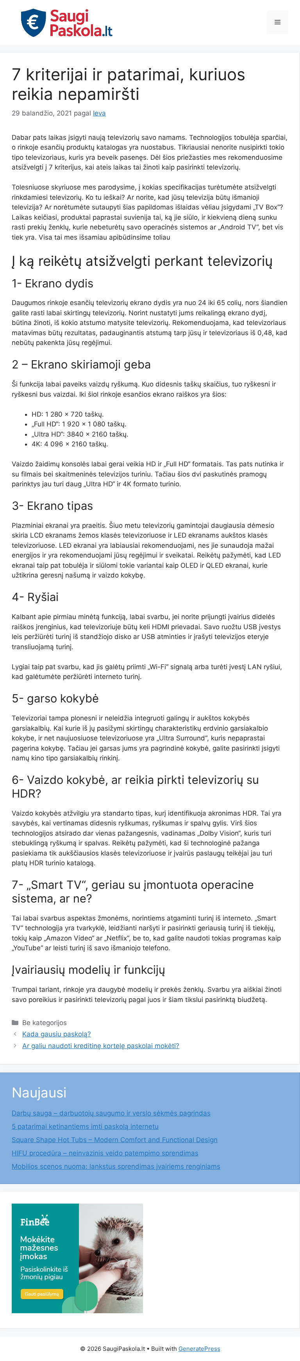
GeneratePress (199, 1348)
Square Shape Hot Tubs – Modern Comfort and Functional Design (115, 1140)
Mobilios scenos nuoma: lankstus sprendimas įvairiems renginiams (116, 1166)
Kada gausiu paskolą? (56, 1034)
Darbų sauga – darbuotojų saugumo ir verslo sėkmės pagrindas (111, 1113)
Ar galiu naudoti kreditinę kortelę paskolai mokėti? (100, 1046)
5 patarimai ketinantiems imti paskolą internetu (85, 1126)
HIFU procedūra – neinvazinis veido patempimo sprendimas (105, 1153)
